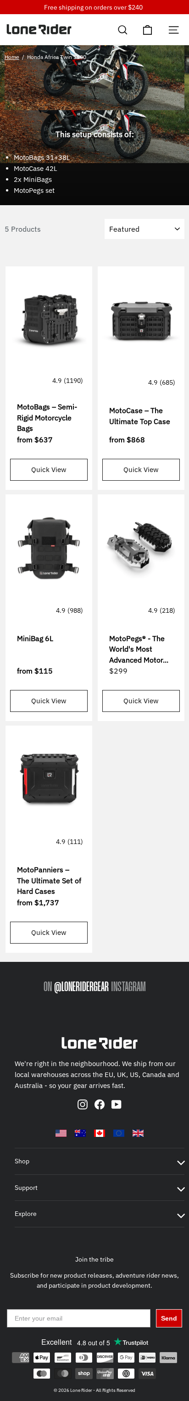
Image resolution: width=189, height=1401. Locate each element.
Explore (26, 1214)
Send (169, 1318)
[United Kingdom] (138, 1133)
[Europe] (118, 1133)
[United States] (61, 1133)
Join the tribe (94, 1259)
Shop (22, 1161)
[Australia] (80, 1133)
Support (26, 1187)
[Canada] (99, 1133)
